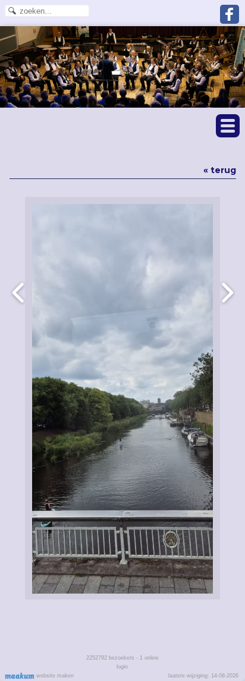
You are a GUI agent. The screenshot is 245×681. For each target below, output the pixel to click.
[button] (228, 125)
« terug (219, 170)
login (122, 667)
